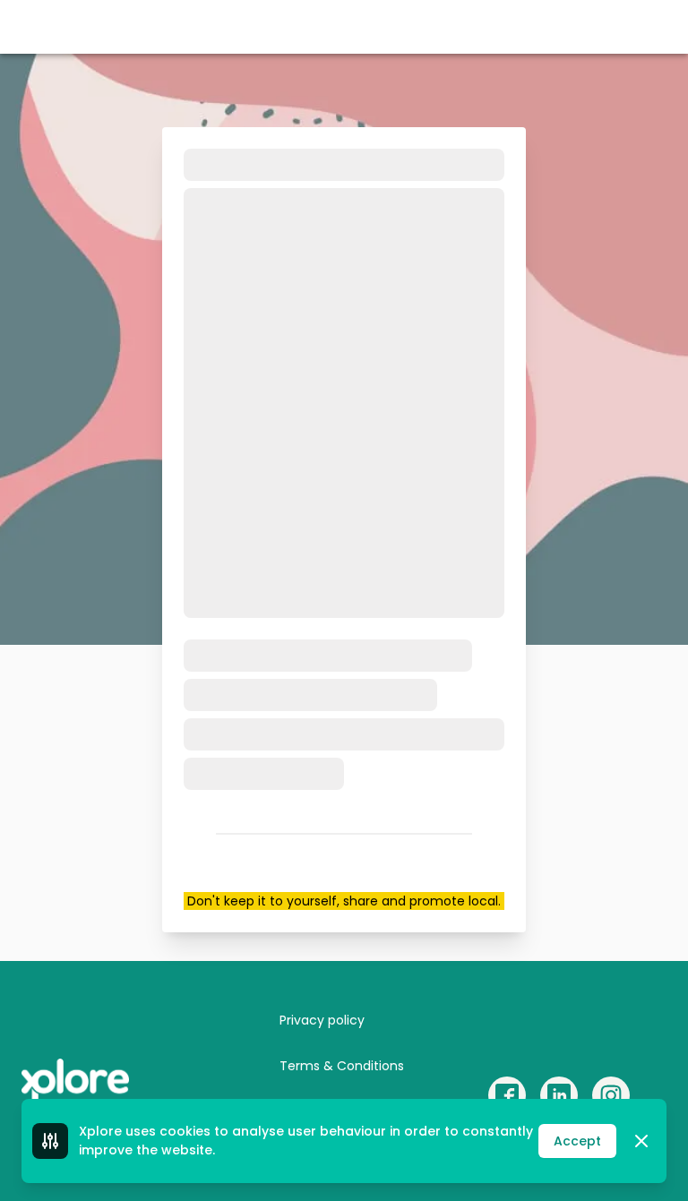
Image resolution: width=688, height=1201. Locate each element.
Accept (577, 1141)
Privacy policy (322, 1020)
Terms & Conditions (342, 1066)
